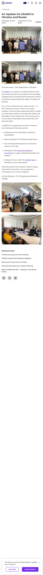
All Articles (6, 9)
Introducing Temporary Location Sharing (17, 266)
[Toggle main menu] (40, 3)
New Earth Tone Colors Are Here (14, 262)
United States (30, 569)
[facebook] (4, 278)
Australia (12, 569)
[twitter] (10, 278)
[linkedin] (15, 278)
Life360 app (30, 160)
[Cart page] (31, 2)
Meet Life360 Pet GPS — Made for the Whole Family (19, 271)
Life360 (38, 22)
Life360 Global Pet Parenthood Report (16, 258)
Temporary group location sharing (15, 255)
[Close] (39, 563)
